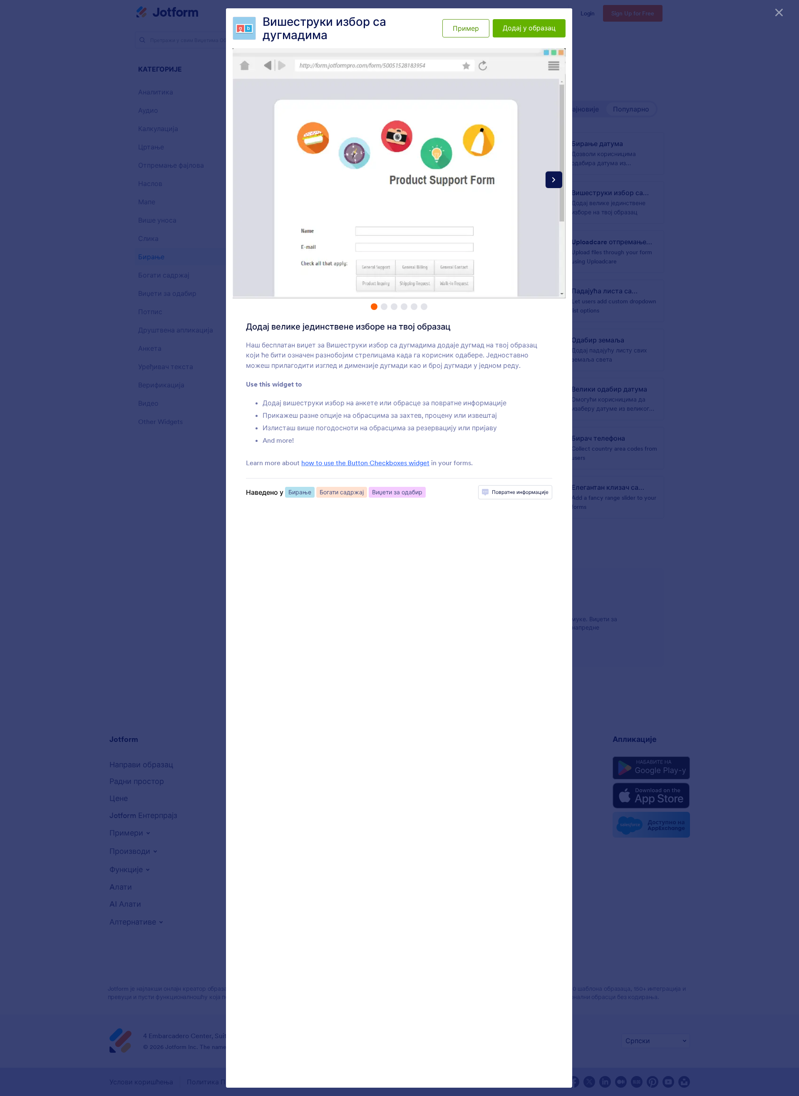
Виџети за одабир (397, 492)
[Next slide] (554, 179)
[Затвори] (779, 12)
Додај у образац (529, 28)
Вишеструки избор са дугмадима (324, 28)
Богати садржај (342, 492)
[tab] (374, 306)
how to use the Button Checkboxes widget (365, 463)
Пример (466, 28)
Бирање (299, 492)
